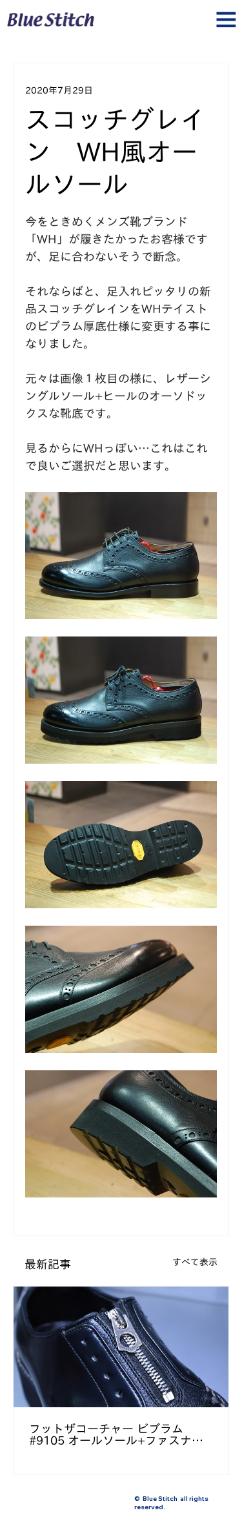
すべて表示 (194, 1262)
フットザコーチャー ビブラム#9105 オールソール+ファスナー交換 (116, 1434)
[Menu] (121, 24)
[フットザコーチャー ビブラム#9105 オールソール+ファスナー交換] (121, 1347)
